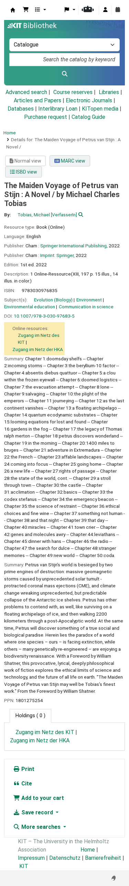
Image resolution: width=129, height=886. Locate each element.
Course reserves (73, 92)
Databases (21, 108)
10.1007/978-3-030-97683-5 (44, 316)
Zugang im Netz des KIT (44, 732)
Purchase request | (48, 117)
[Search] (64, 74)
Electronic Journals (89, 100)
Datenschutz (64, 858)
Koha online (12, 10)
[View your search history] (117, 10)
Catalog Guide (88, 117)
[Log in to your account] (105, 10)
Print (27, 769)
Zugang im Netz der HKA (37, 349)
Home (9, 132)
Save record (37, 812)
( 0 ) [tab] (30, 716)
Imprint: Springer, (57, 255)
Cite (26, 783)
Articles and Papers (37, 100)
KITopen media (100, 108)
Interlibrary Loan (57, 108)
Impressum (31, 858)
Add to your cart (42, 798)
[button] (26, 10)
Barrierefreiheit (103, 858)
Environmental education (29, 306)
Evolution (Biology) (53, 299)
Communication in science (86, 306)
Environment (89, 299)
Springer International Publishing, (74, 245)
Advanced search (26, 92)
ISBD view (26, 172)
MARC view (72, 161)
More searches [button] (41, 827)
